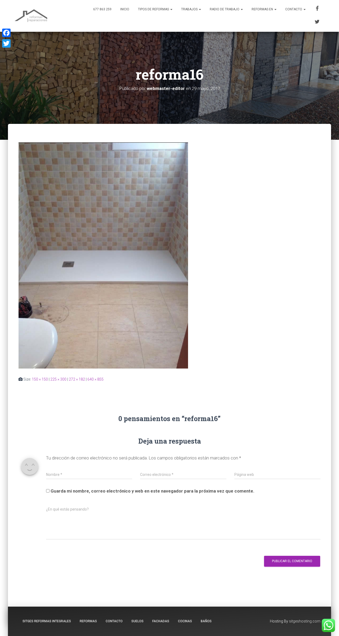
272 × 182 (77, 379)
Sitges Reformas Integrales (47, 621)
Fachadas (160, 621)
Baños (206, 621)
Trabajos (189, 9)
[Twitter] (317, 22)
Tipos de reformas (154, 9)
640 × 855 (95, 379)
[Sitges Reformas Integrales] (31, 15)
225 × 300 (58, 379)
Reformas (88, 621)
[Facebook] (317, 9)
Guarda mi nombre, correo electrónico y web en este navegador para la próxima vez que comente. (153, 491)
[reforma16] (103, 255)
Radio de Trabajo (225, 9)
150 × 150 (40, 379)
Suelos (137, 621)
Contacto (294, 9)
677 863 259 (102, 9)
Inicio (124, 9)
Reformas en (263, 9)
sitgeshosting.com (304, 621)
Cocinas (185, 621)
